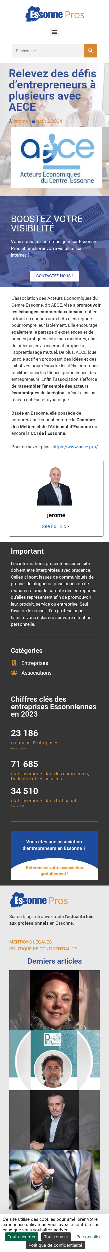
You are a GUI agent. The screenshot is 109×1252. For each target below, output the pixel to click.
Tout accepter (22, 1236)
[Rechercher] (90, 50)
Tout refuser (56, 1236)
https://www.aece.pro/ (75, 446)
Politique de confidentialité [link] (55, 1245)
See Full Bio (54, 526)
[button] (54, 32)
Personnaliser (89, 1236)
